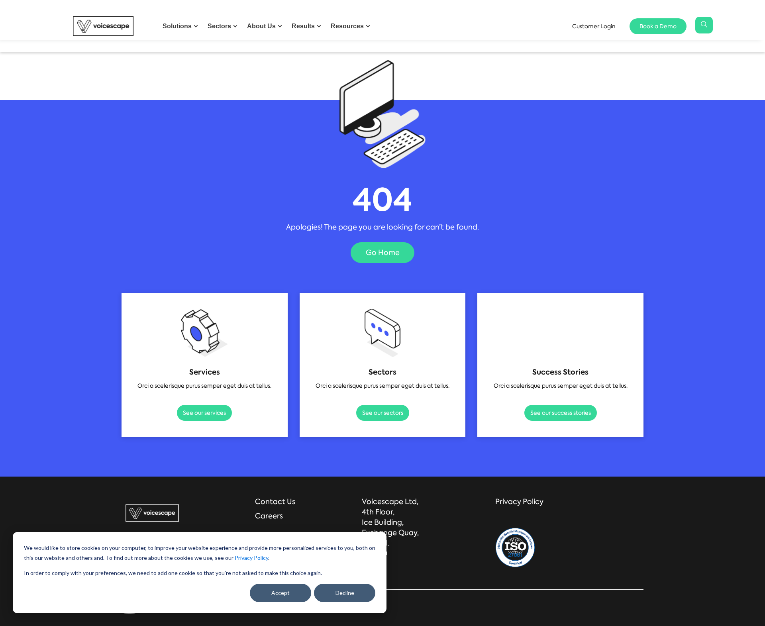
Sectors (219, 26)
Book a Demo (658, 25)
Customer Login (594, 25)
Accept (280, 592)
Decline (344, 592)
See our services (204, 412)
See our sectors (382, 412)
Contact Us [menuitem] (275, 501)
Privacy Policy (251, 557)
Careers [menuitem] (269, 516)
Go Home (383, 252)
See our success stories (560, 412)
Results (303, 26)
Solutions (177, 26)
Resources (347, 26)
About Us (261, 26)
